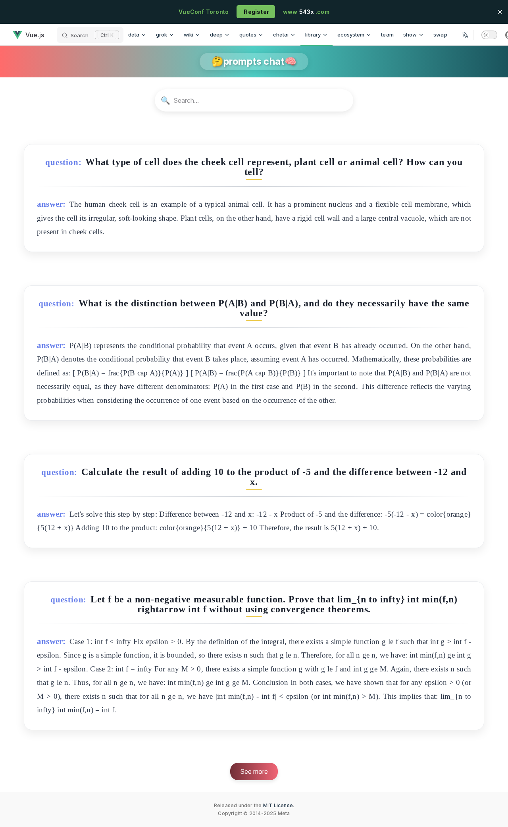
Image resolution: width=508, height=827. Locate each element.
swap (440, 34)
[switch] (489, 35)
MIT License (278, 805)
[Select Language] (465, 35)
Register (255, 11)
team (387, 34)
